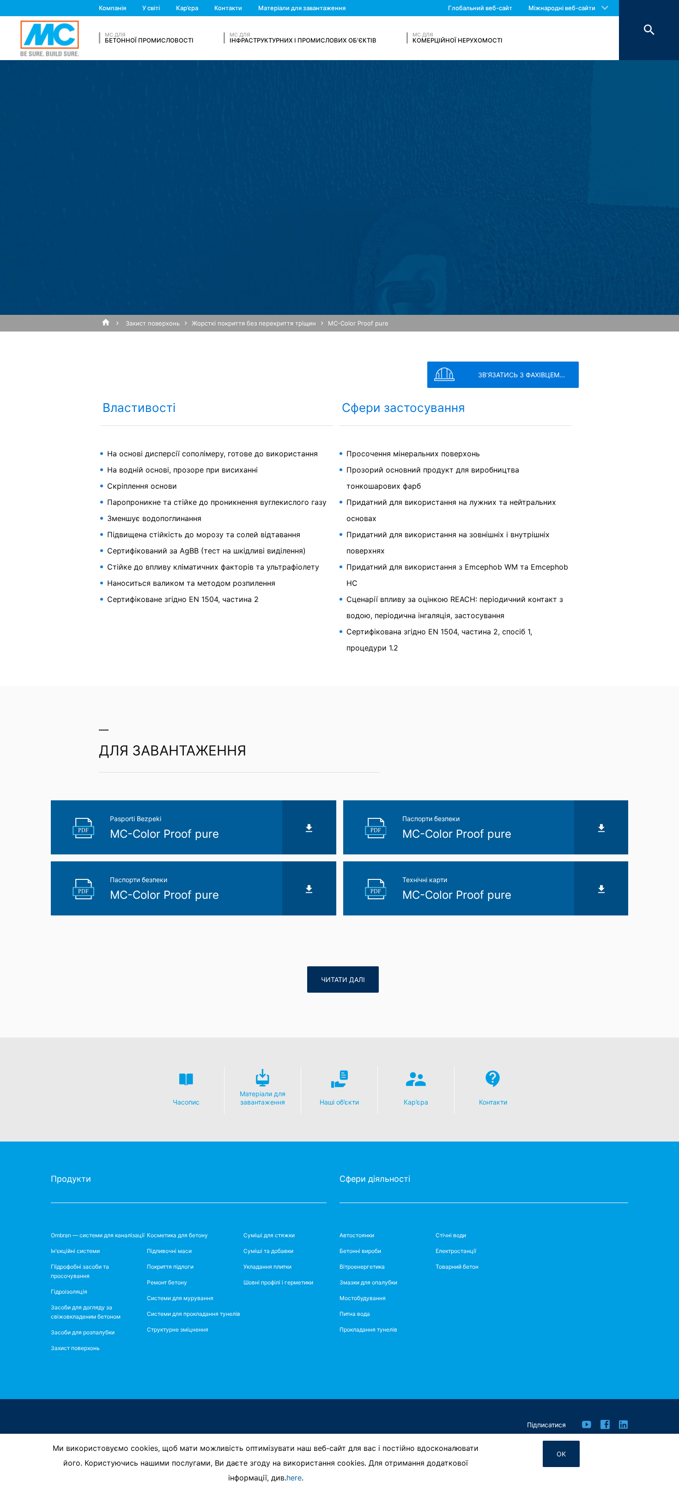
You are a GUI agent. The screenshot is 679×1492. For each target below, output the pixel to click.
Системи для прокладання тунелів (193, 1313)
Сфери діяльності (375, 1179)
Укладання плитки (267, 1266)
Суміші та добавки (268, 1250)
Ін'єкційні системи (75, 1250)
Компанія (112, 8)
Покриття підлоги (170, 1266)
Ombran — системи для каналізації (98, 1235)
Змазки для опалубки (368, 1282)
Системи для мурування (180, 1298)
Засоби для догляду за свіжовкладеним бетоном (86, 1312)
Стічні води (451, 1235)
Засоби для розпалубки (83, 1332)
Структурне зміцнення (177, 1329)
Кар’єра (187, 8)
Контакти (228, 8)
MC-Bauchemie (49, 38)
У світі (151, 8)
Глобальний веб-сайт (480, 8)
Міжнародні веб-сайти (561, 8)
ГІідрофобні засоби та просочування (80, 1271)
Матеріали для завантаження (302, 8)
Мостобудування (363, 1298)
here (294, 1477)
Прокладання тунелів (368, 1329)
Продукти (71, 1179)
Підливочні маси (169, 1250)
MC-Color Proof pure (358, 323)
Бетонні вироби (360, 1250)
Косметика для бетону (177, 1235)
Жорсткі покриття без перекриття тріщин (254, 323)
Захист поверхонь (153, 323)
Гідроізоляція (69, 1291)
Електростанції (456, 1250)
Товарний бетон (457, 1266)
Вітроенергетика (362, 1266)
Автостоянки (357, 1235)
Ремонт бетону (167, 1282)
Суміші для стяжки (269, 1235)
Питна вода (355, 1313)
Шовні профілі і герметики (278, 1282)
